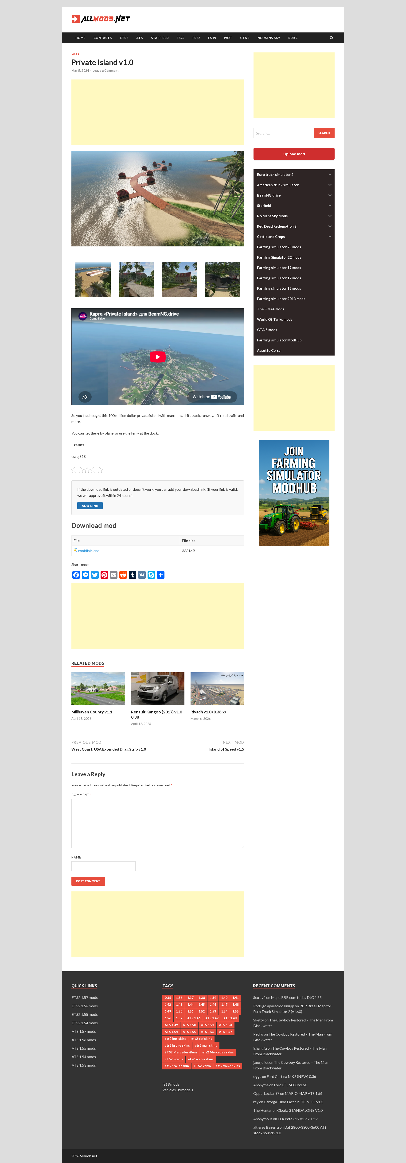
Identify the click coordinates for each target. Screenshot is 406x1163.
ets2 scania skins (201, 1059)
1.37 (190, 998)
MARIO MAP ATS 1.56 (303, 1093)
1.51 (190, 1011)
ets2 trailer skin (177, 1066)
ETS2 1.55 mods (85, 1014)
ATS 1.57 (225, 1032)
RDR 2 (292, 38)
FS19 (212, 38)
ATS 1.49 (171, 1025)
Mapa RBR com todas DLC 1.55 (296, 997)
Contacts (103, 38)
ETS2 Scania (174, 1059)
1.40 (224, 998)
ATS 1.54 (171, 1032)
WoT (228, 38)
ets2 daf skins (201, 1038)
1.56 (168, 1018)
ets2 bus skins (175, 1038)
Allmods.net (88, 1156)
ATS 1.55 (189, 1032)
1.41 (235, 998)
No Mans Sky (269, 38)
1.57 (179, 1018)
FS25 (180, 38)
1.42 (168, 1004)
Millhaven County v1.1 (91, 711)
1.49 (168, 1011)
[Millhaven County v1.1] (98, 706)
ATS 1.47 (212, 1018)
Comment (81, 795)
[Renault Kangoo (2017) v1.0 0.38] (158, 706)
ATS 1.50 (189, 1025)
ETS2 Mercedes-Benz (181, 1052)
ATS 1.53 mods (84, 1065)
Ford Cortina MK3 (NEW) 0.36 (291, 1076)
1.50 (179, 1011)
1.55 (235, 1011)
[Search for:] (294, 133)
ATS (139, 38)
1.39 (213, 998)
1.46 (213, 1004)
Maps (75, 54)
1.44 (190, 1004)
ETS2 (124, 38)
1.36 (179, 998)
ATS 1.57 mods (84, 1031)
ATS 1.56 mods (84, 1039)
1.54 (224, 1011)
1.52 (202, 1011)
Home (80, 38)
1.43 (179, 1004)
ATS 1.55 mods (84, 1048)
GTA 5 (245, 38)
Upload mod (294, 153)
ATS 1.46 (193, 1018)
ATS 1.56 (207, 1032)
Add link (90, 506)
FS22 (196, 38)
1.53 (213, 1011)
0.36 (168, 998)
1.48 (235, 1004)
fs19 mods (170, 1084)
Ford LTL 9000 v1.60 (290, 1085)
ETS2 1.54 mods (85, 1023)
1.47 (224, 1004)
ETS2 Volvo (202, 1066)
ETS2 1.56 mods (85, 1006)
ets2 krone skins (177, 1045)
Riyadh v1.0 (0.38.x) (208, 711)
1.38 (202, 998)
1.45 (202, 1004)
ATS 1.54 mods (84, 1056)
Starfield (160, 38)
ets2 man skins (206, 1045)
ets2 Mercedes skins (218, 1052)
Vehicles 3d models (177, 1090)
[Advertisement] (157, 112)
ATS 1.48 (230, 1018)
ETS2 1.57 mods (85, 997)
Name (76, 857)
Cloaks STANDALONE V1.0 (300, 1110)
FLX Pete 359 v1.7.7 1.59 (297, 1118)
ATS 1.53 (225, 1025)
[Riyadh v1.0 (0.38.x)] (217, 706)
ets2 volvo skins (228, 1066)
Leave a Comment (106, 70)
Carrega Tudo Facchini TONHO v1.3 (293, 1102)
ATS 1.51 (207, 1025)
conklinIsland (88, 550)
